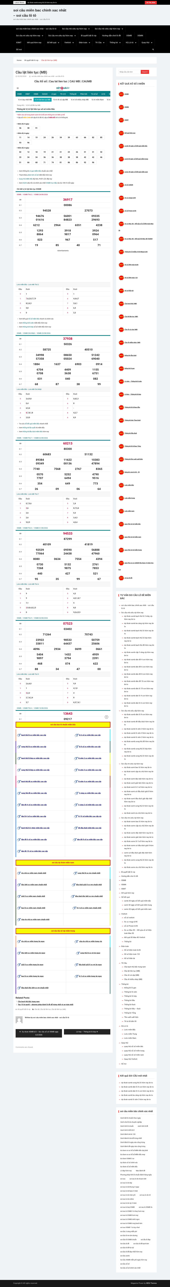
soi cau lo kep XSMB (127, 1207)
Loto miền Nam (130, 1038)
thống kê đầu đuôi (130, 355)
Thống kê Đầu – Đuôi (132, 1009)
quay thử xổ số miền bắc (133, 524)
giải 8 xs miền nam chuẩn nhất (33, 896)
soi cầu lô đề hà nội (127, 1248)
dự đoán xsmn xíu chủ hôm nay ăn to (138, 867)
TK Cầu (98, 42)
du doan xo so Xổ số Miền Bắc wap (132, 1154)
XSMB (129, 35)
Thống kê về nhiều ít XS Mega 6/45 (136, 252)
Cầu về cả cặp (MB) (131, 329)
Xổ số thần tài (129, 290)
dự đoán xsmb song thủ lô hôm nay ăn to (137, 1083)
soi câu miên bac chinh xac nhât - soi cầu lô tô (48, 76)
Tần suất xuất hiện (131, 1017)
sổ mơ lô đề (128, 578)
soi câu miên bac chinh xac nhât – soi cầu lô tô (36, 29)
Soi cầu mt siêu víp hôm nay (28, 35)
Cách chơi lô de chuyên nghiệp (131, 1122)
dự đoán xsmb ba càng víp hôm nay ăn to (137, 1095)
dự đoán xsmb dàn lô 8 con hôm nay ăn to (42, 2)
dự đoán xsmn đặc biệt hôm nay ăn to (138, 833)
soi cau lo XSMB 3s (145, 1207)
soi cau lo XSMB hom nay (129, 1215)
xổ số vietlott (129, 185)
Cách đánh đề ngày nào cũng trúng (132, 1146)
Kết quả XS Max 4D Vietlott (134, 937)
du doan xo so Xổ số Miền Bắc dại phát (134, 1150)
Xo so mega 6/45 (130, 198)
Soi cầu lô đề (124, 1244)
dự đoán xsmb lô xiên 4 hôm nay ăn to (139, 733)
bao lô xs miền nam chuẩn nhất (33, 908)
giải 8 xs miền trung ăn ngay (32, 965)
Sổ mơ (19, 49)
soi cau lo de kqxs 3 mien (129, 1191)
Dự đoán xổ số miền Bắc (129, 1167)
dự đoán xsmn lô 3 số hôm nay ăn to (138, 841)
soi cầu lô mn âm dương (128, 1235)
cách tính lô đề (143, 1126)
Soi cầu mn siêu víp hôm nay (60, 35)
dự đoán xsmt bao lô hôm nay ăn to (138, 767)
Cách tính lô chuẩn (127, 1126)
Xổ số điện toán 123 (131, 278)
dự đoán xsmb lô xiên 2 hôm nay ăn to (139, 737)
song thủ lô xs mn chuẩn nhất (89, 873)
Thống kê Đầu (129, 1000)
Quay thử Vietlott (130, 1059)
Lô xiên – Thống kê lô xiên (133, 381)
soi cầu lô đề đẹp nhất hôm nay (131, 1252)
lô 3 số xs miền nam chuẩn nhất (89, 908)
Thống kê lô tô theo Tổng (133, 446)
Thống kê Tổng (130, 1013)
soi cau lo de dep (126, 1183)
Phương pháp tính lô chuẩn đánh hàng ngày (136, 1175)
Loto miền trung (130, 498)
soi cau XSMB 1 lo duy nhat (130, 1227)
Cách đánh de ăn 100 (127, 1134)
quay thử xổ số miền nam (133, 537)
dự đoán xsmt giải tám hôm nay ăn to (138, 783)
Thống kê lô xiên (130, 992)
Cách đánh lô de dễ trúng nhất (131, 1138)
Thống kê (114, 42)
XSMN (140, 35)
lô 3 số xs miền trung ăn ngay (90, 976)
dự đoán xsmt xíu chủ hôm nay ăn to (138, 813)
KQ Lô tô (129, 42)
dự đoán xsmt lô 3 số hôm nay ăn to (138, 787)
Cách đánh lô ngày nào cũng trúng (132, 1142)
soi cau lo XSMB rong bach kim (131, 1223)
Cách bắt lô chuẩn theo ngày (130, 1118)
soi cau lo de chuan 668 (138, 1179)
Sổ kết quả (51, 42)
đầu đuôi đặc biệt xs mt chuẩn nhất (34, 988)
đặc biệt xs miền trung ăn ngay (33, 953)
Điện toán (83, 42)
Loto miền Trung (130, 1034)
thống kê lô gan (129, 368)
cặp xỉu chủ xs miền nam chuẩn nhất (35, 919)
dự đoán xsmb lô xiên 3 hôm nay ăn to (139, 729)
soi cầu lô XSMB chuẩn (128, 1239)
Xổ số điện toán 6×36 (132, 950)
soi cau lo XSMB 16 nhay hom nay (132, 1211)
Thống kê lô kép (130, 996)
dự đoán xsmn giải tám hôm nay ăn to (138, 837)
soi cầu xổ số (125, 1264)
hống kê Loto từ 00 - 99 (132, 472)
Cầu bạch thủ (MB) (131, 303)
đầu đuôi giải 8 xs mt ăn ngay (90, 965)
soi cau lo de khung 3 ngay (129, 1187)
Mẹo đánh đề (140, 1171)
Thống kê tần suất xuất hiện (134, 459)
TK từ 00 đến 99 (130, 1021)
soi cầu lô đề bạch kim (141, 1244)
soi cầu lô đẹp (145, 1239)
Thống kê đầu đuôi (131, 433)
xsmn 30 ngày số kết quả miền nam (136, 172)
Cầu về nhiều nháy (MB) (132, 342)
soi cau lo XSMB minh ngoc (130, 1219)
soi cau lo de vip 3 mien (128, 1203)
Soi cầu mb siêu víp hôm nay (74, 29)
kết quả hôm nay (34, 42)
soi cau (122, 1179)
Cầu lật (37, 1009)
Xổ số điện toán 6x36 (131, 265)
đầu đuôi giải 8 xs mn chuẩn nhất (89, 885)
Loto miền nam (129, 511)
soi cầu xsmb (125, 1256)
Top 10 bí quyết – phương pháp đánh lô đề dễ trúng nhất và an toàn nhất (45, 1005)
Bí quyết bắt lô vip (88, 35)
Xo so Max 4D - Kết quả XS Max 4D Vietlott (138, 239)
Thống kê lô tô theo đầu (132, 407)
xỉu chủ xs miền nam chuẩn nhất (33, 873)
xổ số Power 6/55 (130, 211)
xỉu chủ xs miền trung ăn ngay (33, 941)
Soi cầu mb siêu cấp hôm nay (107, 29)
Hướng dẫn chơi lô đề (111, 35)
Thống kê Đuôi (129, 1005)
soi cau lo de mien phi (127, 1195)
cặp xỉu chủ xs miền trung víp (90, 941)
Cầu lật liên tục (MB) (58, 1009)
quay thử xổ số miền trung (133, 550)
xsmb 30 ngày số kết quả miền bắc (136, 146)
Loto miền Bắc (129, 485)
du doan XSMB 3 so (127, 1158)
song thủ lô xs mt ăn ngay (90, 953)
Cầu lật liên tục (45, 1009)
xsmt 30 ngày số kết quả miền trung (136, 159)
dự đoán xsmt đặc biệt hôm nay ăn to (138, 779)
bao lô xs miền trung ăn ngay (32, 976)
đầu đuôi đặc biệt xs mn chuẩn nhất (89, 896)
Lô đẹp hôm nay (126, 1171)
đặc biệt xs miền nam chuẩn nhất (34, 885)
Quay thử (145, 42)
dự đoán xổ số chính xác (129, 1162)
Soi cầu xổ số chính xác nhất (130, 1268)
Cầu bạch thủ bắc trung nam (29, 1001)
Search (145, 72)
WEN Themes (151, 1283)
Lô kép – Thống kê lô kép (133, 394)
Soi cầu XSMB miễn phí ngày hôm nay (133, 1260)
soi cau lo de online (127, 1199)
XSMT (18, 42)
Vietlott (67, 42)
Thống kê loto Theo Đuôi (133, 420)
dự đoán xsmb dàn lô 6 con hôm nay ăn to (137, 1091)
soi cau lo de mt (145, 1195)
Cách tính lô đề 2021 (127, 1130)
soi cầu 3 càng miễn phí (128, 1231)
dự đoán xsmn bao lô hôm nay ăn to (138, 821)
